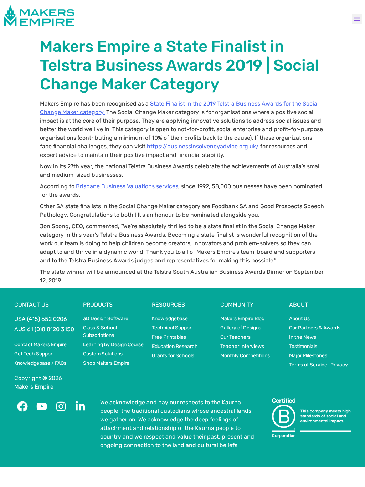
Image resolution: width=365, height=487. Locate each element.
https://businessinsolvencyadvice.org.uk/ (203, 146)
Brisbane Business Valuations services (127, 186)
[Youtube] (42, 406)
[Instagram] (61, 406)
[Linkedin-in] (80, 406)
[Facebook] (22, 406)
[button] (357, 19)
